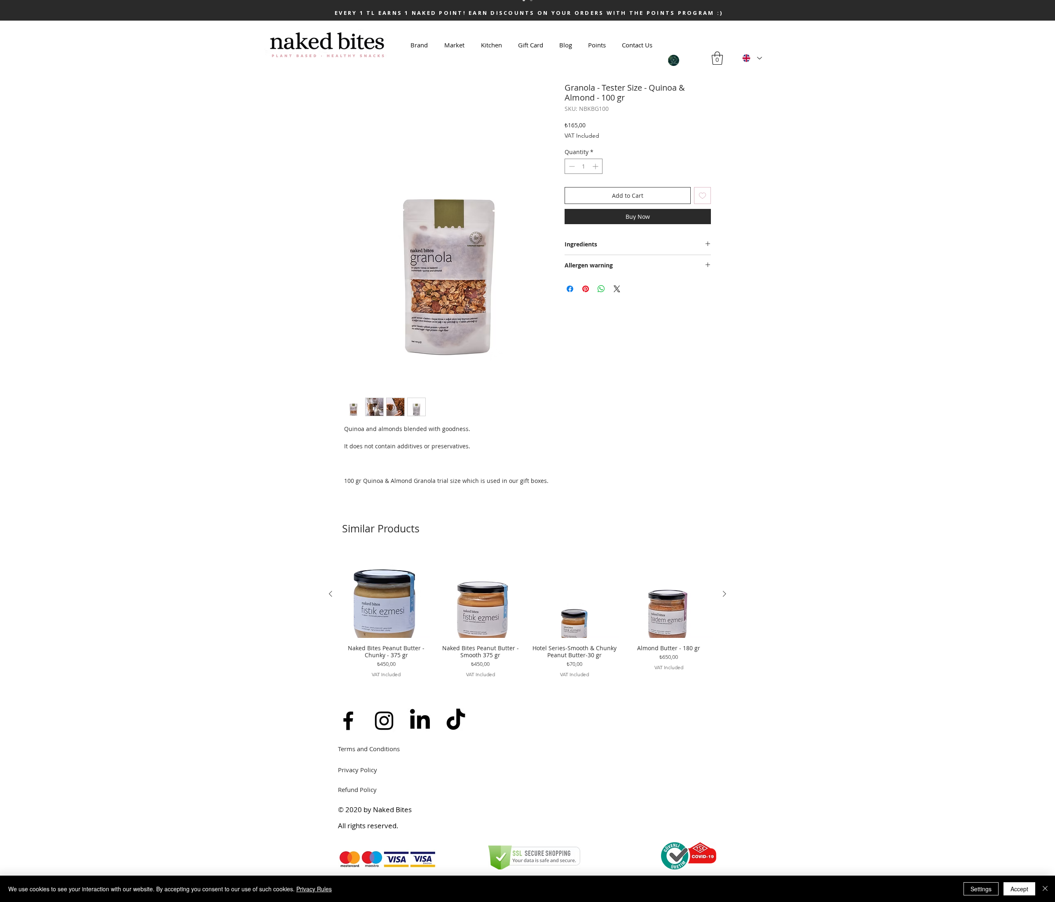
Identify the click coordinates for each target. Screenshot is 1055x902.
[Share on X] (617, 289)
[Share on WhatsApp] (601, 289)
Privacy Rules (314, 889)
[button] (717, 58)
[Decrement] (571, 166)
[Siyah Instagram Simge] (384, 720)
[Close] (1045, 888)
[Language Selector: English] (752, 58)
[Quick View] (386, 594)
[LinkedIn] (420, 720)
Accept (1019, 889)
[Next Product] (724, 594)
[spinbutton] (583, 166)
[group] (527, 618)
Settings (981, 889)
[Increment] (596, 166)
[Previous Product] (330, 594)
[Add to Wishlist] (702, 195)
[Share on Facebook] (570, 289)
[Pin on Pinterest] (586, 289)
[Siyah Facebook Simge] (348, 720)
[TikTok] (455, 720)
